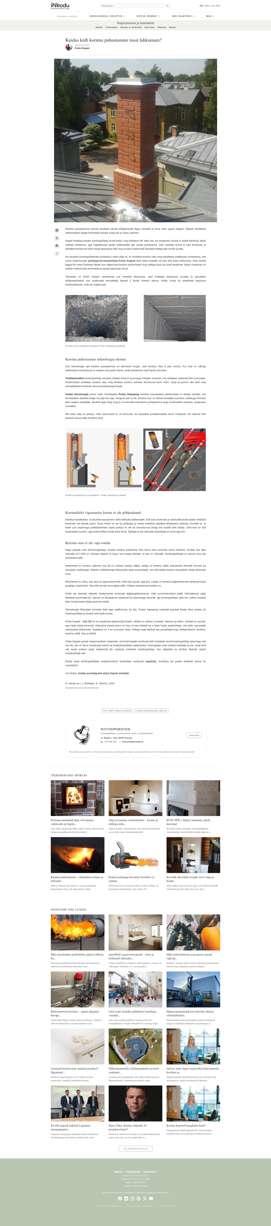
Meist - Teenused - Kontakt (136, 1172)
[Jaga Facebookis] (57, 230)
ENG (207, 5)
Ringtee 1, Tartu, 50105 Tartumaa (118, 737)
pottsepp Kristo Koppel (117, 710)
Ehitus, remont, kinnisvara (140, 1206)
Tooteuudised (111, 27)
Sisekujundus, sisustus (108, 1206)
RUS (218, 5)
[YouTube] (151, 1198)
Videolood (161, 27)
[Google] (139, 1198)
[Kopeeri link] (57, 253)
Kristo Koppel (82, 48)
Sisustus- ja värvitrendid (131, 27)
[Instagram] (132, 1198)
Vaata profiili (194, 735)
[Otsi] (167, 5)
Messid (172, 27)
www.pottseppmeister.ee (132, 741)
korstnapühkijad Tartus (152, 710)
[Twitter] (145, 1198)
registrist (150, 661)
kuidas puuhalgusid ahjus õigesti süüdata (103, 673)
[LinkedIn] (126, 1198)
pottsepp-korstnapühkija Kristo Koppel (111, 260)
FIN (212, 5)
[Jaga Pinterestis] (57, 246)
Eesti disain (149, 27)
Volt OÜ (87, 621)
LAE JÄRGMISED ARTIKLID (135, 1148)
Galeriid (99, 27)
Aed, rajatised (167, 1206)
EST (202, 5)
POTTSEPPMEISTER (115, 729)
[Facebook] (120, 1198)
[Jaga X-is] (57, 238)
